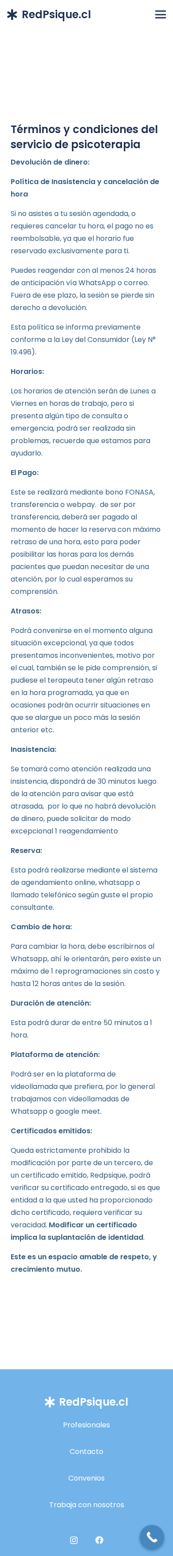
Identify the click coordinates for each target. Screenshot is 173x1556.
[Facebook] (99, 1540)
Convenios (86, 1478)
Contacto (86, 1451)
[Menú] (160, 15)
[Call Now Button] (152, 1537)
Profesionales (86, 1425)
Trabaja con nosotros (86, 1505)
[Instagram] (74, 1540)
